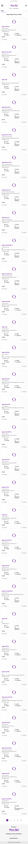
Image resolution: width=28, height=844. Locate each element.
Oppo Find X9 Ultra (7, 245)
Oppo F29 (4, 618)
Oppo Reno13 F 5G (7, 697)
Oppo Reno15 (5, 379)
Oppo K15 (4, 79)
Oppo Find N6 (5, 352)
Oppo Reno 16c (6, 107)
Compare (5, 39)
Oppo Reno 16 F (6, 190)
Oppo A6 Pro (5, 487)
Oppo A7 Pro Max (6, 52)
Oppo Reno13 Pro (7, 748)
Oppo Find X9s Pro (7, 274)
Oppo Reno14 (5, 565)
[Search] (26, 5)
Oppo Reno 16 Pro (7, 135)
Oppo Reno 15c (6, 404)
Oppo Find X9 (5, 459)
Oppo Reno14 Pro (7, 540)
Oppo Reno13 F (6, 722)
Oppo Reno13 (5, 773)
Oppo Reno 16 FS (6, 162)
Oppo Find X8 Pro (7, 799)
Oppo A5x (4, 514)
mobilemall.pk (17, 842)
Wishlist (24, 39)
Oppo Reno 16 (6, 217)
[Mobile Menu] (2, 5)
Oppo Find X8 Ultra (7, 591)
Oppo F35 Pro (6, 26)
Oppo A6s (4, 327)
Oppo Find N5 (5, 671)
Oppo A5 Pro (5, 646)
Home (11, 8)
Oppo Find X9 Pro (7, 432)
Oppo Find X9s (6, 301)
